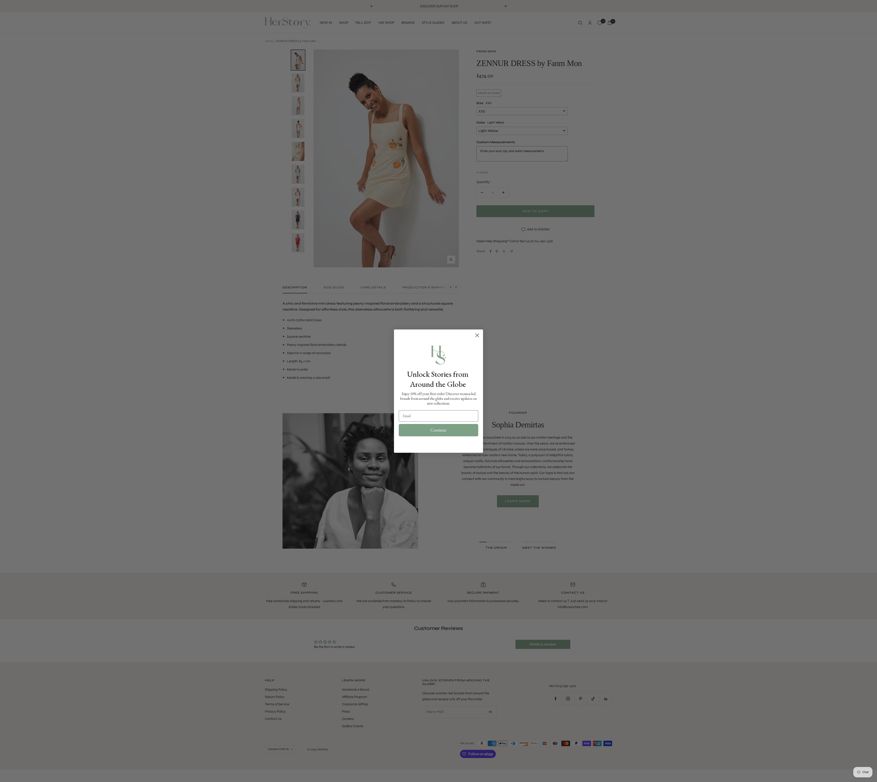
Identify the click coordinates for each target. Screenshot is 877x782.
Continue (438, 430)
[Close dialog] (477, 335)
